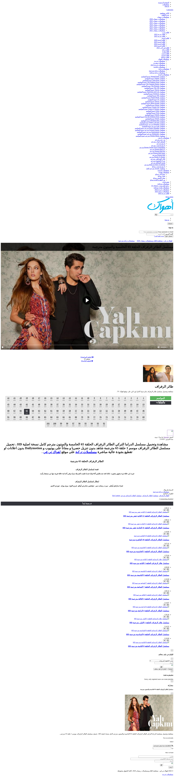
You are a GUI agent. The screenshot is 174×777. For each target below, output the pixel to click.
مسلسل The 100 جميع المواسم (154, 88)
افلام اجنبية (165, 38)
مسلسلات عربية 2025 (162, 189)
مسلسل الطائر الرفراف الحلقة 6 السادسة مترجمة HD (147, 634)
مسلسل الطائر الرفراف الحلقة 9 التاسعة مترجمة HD (148, 575)
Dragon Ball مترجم (158, 155)
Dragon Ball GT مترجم (157, 149)
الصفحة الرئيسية (163, 2)
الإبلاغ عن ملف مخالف (160, 669)
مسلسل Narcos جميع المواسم (155, 101)
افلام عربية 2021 (159, 36)
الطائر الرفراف (164, 495)
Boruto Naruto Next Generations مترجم (152, 147)
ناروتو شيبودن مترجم (158, 145)
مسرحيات (165, 182)
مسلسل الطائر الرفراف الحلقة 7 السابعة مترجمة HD (148, 587)
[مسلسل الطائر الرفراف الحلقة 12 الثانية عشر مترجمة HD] (149, 512)
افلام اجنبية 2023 (159, 46)
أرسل (170, 767)
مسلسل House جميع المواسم (155, 105)
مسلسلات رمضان (163, 17)
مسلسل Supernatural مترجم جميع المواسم (151, 132)
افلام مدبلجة (165, 57)
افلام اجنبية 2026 (159, 40)
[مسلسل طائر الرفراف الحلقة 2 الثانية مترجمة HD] (151, 559)
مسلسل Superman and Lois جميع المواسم (151, 92)
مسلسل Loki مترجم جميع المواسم (153, 126)
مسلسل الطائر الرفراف (150, 495)
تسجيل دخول (168, 236)
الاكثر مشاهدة (164, 13)
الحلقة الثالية (86, 361)
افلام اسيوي (165, 55)
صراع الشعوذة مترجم (158, 161)
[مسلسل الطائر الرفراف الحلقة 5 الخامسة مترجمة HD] (150, 547)
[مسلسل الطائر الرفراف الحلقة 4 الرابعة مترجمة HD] (151, 607)
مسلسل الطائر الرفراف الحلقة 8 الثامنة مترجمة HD (148, 646)
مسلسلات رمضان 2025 (157, 21)
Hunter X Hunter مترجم (157, 157)
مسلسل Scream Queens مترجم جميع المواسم (150, 130)
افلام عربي (165, 32)
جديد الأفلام (165, 15)
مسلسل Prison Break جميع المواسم (153, 97)
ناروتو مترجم (161, 143)
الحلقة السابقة (86, 357)
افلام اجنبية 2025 (159, 42)
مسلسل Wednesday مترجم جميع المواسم (151, 134)
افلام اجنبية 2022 (159, 44)
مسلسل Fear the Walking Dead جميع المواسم (150, 117)
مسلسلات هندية (164, 172)
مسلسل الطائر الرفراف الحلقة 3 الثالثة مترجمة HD (148, 599)
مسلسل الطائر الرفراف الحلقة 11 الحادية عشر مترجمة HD (146, 528)
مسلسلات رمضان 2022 (157, 28)
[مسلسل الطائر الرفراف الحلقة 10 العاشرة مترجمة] (151, 536)
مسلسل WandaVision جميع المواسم (153, 76)
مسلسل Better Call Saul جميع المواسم (152, 122)
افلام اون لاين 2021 (163, 48)
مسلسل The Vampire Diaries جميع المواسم (151, 84)
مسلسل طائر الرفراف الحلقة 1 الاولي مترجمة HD (149, 623)
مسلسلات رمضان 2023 (157, 27)
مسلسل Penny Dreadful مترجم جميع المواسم (150, 128)
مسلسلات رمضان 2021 (157, 30)
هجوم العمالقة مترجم (158, 163)
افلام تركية (165, 50)
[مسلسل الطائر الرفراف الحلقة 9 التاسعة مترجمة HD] (150, 571)
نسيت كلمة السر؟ (159, 236)
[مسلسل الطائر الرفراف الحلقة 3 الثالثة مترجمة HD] (151, 595)
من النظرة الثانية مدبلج (157, 180)
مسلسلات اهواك (163, 59)
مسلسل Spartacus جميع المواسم (154, 94)
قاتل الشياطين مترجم (158, 159)
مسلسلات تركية (163, 69)
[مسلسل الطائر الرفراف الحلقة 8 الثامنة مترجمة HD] (151, 642)
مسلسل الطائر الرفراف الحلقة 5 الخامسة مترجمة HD (147, 551)
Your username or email (165, 232)
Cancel (170, 669)
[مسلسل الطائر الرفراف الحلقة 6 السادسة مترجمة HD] (150, 630)
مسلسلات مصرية (159, 63)
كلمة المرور (169, 234)
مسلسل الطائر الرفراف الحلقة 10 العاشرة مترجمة (149, 540)
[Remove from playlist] (164, 510)
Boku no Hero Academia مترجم (154, 165)
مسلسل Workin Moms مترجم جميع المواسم (150, 136)
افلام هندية (165, 51)
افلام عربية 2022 (159, 34)
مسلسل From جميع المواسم (155, 113)
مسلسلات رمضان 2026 (157, 19)
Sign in (167, 6)
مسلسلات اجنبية (163, 74)
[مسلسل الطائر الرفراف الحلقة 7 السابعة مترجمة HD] (150, 583)
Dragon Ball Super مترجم (156, 153)
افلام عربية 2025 (163, 193)
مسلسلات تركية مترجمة (157, 71)
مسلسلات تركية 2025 (162, 191)
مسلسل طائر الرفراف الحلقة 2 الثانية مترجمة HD (149, 563)
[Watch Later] (167, 510)
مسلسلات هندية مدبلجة (161, 188)
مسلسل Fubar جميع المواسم (155, 111)
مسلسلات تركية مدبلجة (157, 73)
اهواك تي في (52, 452)
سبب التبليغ (169, 661)
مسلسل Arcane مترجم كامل (155, 168)
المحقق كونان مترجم (158, 142)
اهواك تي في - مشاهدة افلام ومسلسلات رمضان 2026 (154, 241)
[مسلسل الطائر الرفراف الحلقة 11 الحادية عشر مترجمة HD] (148, 524)
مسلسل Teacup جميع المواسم (155, 90)
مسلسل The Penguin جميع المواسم (153, 86)
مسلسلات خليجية (159, 67)
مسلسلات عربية (159, 61)
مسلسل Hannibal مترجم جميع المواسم (152, 124)
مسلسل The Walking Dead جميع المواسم (151, 82)
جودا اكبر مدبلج (160, 174)
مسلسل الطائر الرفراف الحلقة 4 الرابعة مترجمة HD (148, 611)
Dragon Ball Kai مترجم (157, 151)
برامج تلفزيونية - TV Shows (160, 186)
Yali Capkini (116, 495)
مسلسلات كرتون (163, 138)
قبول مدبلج (161, 176)
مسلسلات (165, 4)
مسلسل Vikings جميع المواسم (155, 78)
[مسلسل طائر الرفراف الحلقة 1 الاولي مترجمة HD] (151, 619)
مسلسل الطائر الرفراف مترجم (131, 495)
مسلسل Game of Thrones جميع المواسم (152, 109)
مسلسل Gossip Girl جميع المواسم (153, 107)
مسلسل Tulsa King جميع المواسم (154, 80)
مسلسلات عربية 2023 (158, 65)
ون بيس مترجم (160, 140)
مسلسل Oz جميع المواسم (156, 99)
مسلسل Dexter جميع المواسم (155, 119)
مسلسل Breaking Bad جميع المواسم (153, 120)
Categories (169, 10)
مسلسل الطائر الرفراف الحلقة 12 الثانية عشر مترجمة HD (146, 516)
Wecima (166, 437)
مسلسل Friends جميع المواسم (155, 115)
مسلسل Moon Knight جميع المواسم (153, 103)
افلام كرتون (165, 53)
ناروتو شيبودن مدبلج (158, 166)
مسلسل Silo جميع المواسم (156, 96)
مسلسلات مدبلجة (163, 184)
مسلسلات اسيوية (163, 170)
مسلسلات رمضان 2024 (157, 25)
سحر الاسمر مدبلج (159, 178)
